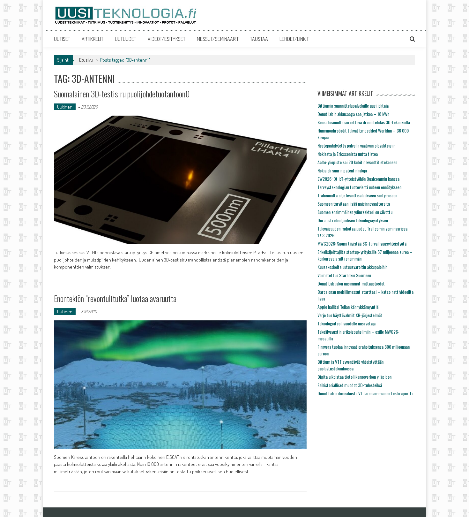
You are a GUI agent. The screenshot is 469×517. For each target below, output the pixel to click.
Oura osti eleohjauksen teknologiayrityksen (352, 220)
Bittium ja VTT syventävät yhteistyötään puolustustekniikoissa (350, 365)
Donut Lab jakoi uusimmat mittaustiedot (351, 283)
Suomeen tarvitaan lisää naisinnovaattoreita (353, 203)
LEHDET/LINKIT (294, 39)
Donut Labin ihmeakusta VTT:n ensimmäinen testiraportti (365, 393)
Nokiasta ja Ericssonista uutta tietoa (347, 153)
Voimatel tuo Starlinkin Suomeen (344, 275)
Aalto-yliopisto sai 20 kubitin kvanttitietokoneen (357, 162)
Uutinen (64, 107)
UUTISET (62, 39)
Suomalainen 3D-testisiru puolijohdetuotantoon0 (122, 93)
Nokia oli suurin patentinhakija (342, 170)
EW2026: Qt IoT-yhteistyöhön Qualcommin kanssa (358, 178)
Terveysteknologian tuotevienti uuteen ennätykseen (359, 187)
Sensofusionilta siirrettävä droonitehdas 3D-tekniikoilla (363, 122)
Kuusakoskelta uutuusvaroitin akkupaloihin (352, 266)
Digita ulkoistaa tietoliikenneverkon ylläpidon (354, 376)
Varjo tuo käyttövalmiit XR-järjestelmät (349, 315)
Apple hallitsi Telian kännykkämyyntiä (347, 306)
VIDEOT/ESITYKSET (166, 39)
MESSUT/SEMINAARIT (218, 39)
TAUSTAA (259, 39)
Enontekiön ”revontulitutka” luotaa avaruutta (115, 298)
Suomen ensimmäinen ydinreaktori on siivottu (354, 212)
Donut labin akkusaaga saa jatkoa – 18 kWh (353, 113)
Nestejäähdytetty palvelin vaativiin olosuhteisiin (356, 145)
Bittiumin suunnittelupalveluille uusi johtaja (353, 105)
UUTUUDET (125, 39)
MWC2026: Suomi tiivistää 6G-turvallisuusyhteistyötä (361, 243)
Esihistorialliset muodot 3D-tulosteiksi (349, 385)
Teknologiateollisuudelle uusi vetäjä (346, 323)
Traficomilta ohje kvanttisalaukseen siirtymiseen (357, 195)
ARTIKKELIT (92, 39)
